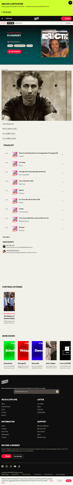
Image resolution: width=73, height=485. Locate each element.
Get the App (7, 12)
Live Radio (40, 404)
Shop (38, 434)
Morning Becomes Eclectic (11, 313)
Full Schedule (41, 412)
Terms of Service (25, 474)
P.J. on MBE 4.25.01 (9, 133)
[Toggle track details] (62, 154)
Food (3, 409)
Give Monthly (18, 456)
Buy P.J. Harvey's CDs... (10, 128)
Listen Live (9, 18)
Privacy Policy (14, 474)
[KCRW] (5, 383)
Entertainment (6, 406)
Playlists (10, 45)
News (3, 404)
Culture (4, 412)
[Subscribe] (57, 391)
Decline (60, 480)
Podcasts (40, 409)
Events (4, 415)
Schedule (68, 23)
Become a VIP (41, 429)
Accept (69, 480)
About (3, 426)
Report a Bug (5, 474)
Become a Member (43, 426)
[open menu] (3, 18)
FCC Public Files (47, 474)
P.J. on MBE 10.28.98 (9, 138)
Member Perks (41, 437)
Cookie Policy (36, 474)
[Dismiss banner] (70, 3)
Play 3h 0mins (15, 51)
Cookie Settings (60, 474)
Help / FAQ (5, 431)
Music (39, 406)
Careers (4, 429)
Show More (6, 237)
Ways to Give (41, 431)
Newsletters (5, 434)
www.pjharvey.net (8, 124)
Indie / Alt (29, 45)
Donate (67, 18)
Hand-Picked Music (20, 45)
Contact (4, 437)
